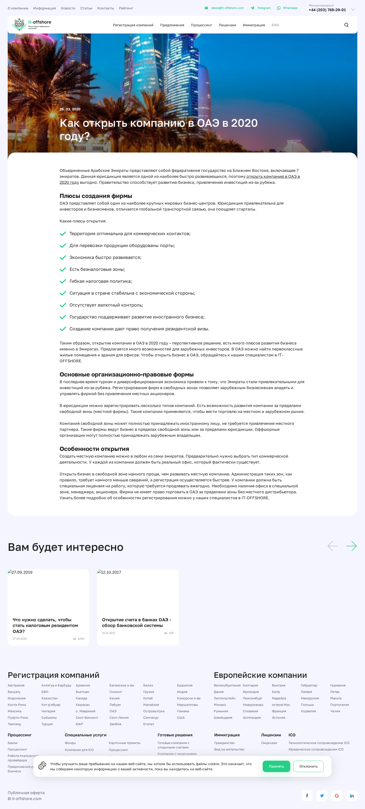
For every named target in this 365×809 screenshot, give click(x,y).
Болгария (250, 685)
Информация (44, 8)
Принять (276, 766)
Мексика (14, 711)
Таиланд (14, 724)
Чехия (335, 711)
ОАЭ (113, 711)
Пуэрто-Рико (18, 717)
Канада (81, 698)
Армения (83, 685)
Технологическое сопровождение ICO (319, 743)
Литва (334, 692)
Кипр (276, 692)
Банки (12, 743)
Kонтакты (105, 8)
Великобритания (227, 685)
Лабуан (115, 705)
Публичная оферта (26, 792)
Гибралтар (309, 685)
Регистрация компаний (133, 25)
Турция (47, 724)
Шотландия (252, 717)
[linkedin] (351, 795)
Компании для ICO (79, 750)
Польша (307, 705)
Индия (182, 692)
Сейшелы (49, 717)
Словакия (250, 711)
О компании (18, 8)
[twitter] (322, 795)
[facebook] (307, 795)
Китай (148, 698)
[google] (336, 795)
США (181, 717)
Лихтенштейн (224, 698)
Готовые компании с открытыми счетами (173, 745)
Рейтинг (126, 8)
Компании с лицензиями (177, 754)
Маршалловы (187, 705)
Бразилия (184, 685)
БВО (44, 692)
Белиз (148, 685)
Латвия (306, 692)
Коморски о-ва (188, 698)
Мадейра (279, 698)
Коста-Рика (17, 705)
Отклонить (308, 766)
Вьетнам (82, 692)
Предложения (172, 25)
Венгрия (278, 685)
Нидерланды (253, 705)
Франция (279, 711)
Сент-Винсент (87, 717)
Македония (310, 698)
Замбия (115, 724)
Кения (114, 698)
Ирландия (251, 692)
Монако (220, 705)
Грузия (148, 692)
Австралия (16, 685)
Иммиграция (254, 25)
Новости (68, 8)
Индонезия (17, 698)
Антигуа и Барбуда (56, 685)
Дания (218, 692)
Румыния (221, 711)
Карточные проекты (124, 743)
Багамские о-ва (122, 685)
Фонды (70, 743)
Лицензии (227, 25)
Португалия (339, 705)
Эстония (278, 717)
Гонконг (116, 692)
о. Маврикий (85, 711)
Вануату (14, 692)
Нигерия (48, 711)
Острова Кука (153, 711)
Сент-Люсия (119, 717)
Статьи (86, 8)
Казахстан (49, 698)
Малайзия (151, 705)
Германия (337, 685)
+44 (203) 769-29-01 (327, 10)
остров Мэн (281, 705)
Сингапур (150, 717)
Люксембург (252, 698)
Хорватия (308, 711)
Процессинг (201, 25)
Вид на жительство (229, 749)
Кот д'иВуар (50, 705)
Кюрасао (83, 705)
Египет (148, 724)
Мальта (335, 698)
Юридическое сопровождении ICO (316, 749)
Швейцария (223, 717)
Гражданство (224, 743)
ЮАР (79, 724)
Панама (183, 711)
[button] (332, 546)
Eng (275, 25)
